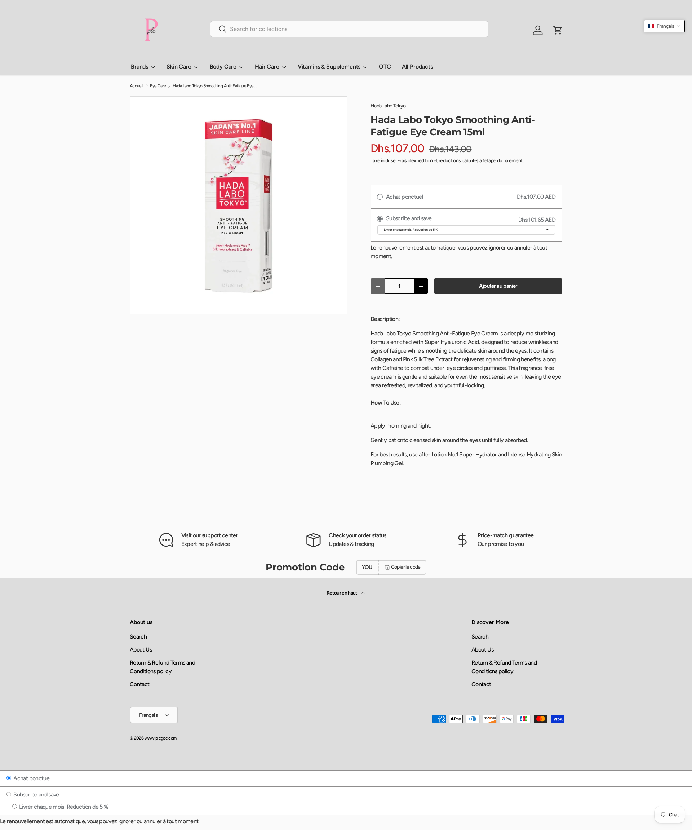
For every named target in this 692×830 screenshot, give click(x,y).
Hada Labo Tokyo (388, 106)
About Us (141, 649)
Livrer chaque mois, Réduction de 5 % (63, 806)
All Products (417, 66)
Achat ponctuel (31, 778)
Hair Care (267, 66)
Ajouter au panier (498, 286)
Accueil (136, 86)
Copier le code (406, 567)
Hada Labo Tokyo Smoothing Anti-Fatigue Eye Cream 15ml (216, 86)
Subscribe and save (35, 794)
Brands (139, 66)
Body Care (223, 66)
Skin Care (179, 66)
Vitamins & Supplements (329, 66)
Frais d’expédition (414, 161)
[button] (664, 26)
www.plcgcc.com (161, 738)
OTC (385, 66)
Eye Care (158, 86)
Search (138, 636)
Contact (140, 684)
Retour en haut (342, 593)
